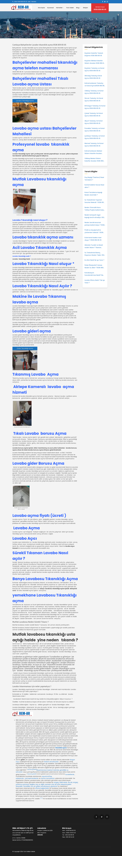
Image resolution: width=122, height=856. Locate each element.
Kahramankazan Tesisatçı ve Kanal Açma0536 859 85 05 (94, 84)
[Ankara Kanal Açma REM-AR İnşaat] (23, 7)
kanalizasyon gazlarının (49, 786)
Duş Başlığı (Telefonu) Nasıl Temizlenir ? (94, 178)
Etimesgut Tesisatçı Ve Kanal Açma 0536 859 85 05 (95, 107)
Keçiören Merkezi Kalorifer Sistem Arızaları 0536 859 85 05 (95, 62)
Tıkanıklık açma (61, 748)
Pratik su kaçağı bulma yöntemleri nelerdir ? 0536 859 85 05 (94, 231)
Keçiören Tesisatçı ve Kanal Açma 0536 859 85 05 (94, 69)
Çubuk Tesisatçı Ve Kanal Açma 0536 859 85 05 (94, 114)
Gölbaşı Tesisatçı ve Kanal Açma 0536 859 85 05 (94, 92)
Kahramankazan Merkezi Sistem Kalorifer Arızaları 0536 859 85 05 (93, 152)
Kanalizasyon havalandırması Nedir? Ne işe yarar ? (94, 274)
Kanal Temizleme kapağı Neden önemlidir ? (93, 193)
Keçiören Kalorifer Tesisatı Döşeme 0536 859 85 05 (94, 54)
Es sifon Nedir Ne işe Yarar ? (94, 260)
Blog (77, 8)
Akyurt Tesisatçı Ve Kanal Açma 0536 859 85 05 (93, 122)
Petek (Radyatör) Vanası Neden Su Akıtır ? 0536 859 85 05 (94, 266)
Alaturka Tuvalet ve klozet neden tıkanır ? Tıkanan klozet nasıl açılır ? (94, 246)
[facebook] (102, 1)
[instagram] (107, 1)
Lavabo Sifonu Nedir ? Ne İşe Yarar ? (95, 281)
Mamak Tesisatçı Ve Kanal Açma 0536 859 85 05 (94, 144)
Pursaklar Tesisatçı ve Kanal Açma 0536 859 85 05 (94, 129)
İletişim (85, 8)
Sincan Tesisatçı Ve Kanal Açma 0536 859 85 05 (94, 99)
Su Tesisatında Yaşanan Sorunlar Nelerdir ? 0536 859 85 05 (95, 201)
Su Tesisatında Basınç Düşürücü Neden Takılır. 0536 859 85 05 (95, 254)
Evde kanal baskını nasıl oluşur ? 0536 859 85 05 (93, 239)
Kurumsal (50, 8)
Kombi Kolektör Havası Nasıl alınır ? (94, 186)
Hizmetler (59, 8)
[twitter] (104, 1)
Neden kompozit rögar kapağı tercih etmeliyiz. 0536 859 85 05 (95, 216)
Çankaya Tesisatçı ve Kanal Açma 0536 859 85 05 (95, 137)
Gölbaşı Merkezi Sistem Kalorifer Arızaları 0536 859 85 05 (94, 159)
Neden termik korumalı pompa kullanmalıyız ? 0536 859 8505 (94, 224)
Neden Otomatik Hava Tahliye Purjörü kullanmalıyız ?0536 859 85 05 (95, 208)
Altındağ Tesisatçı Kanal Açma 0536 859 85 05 (93, 77)
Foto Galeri (70, 8)
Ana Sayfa (41, 8)
